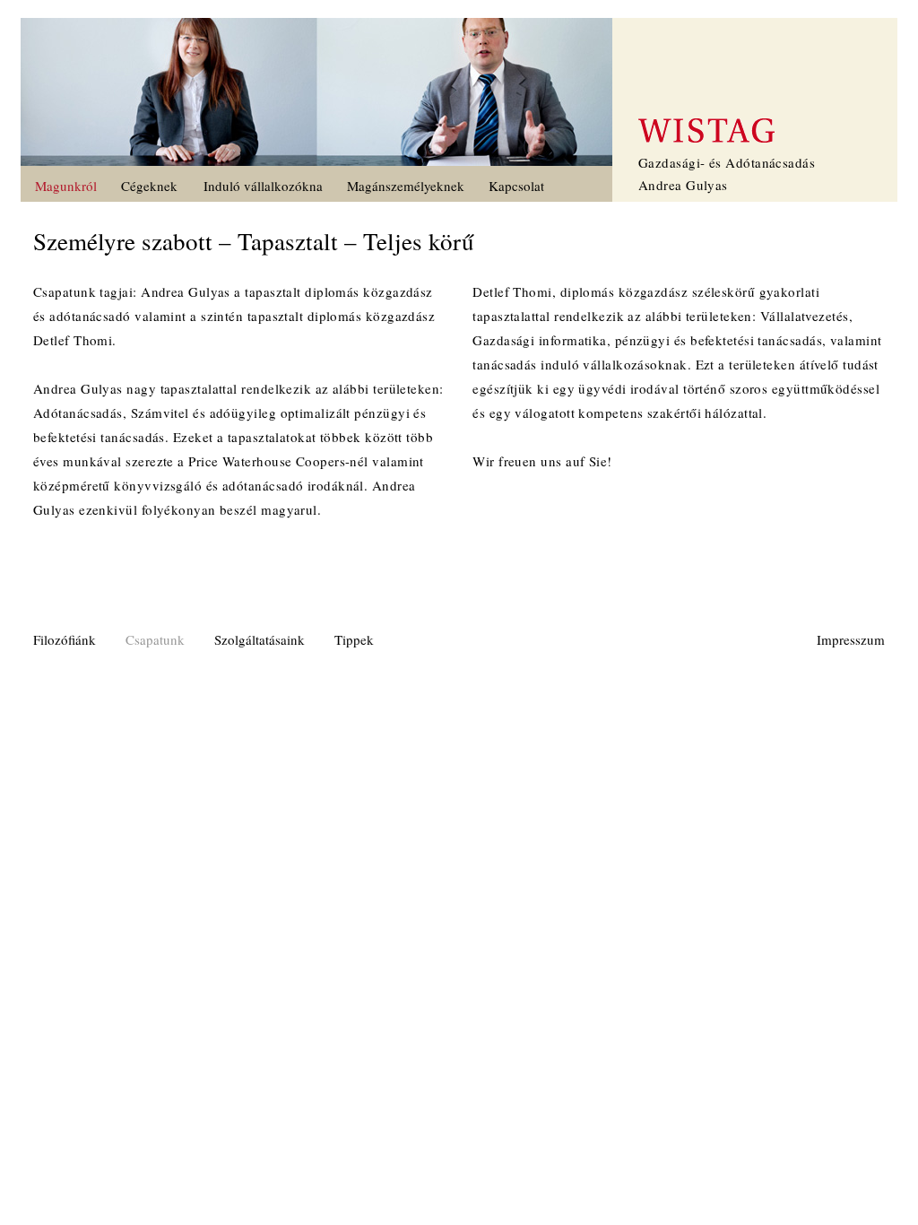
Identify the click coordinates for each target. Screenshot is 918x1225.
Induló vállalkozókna (263, 186)
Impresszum (851, 639)
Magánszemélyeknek (405, 186)
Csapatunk (155, 639)
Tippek (354, 639)
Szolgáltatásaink (259, 639)
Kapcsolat (516, 186)
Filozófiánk (64, 639)
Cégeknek (149, 186)
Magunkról (66, 186)
